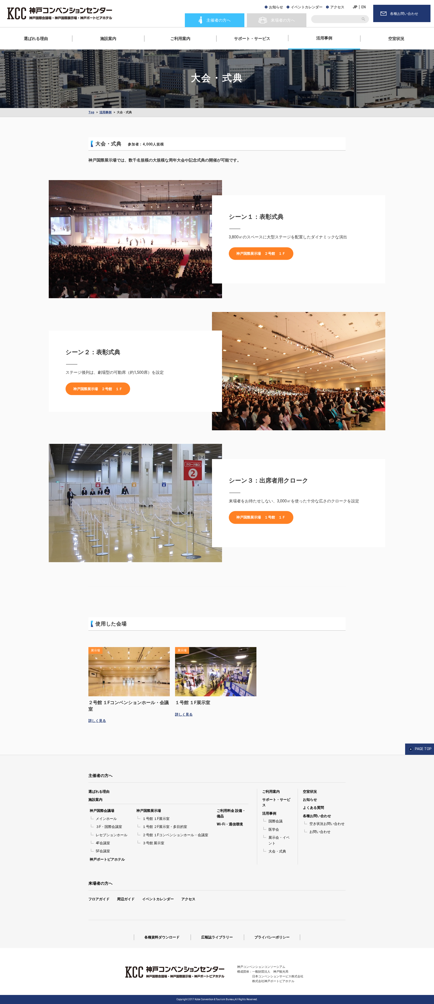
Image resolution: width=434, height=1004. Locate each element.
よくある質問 (313, 808)
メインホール (106, 819)
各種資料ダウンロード (162, 937)
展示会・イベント (279, 840)
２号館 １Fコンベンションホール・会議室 (175, 835)
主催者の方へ (100, 775)
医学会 (273, 829)
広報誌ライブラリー (217, 937)
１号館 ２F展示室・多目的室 (164, 827)
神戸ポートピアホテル (107, 859)
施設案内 (108, 38)
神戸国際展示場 (148, 811)
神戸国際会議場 (102, 811)
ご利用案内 (180, 38)
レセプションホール (111, 835)
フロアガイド (99, 899)
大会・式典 (277, 851)
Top (91, 112)
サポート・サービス (252, 38)
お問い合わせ (320, 832)
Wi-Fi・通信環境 (230, 824)
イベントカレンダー (306, 7)
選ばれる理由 (36, 38)
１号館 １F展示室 (156, 819)
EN (363, 7)
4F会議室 (103, 843)
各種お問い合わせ (317, 816)
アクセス (337, 7)
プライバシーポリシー (272, 937)
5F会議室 (103, 851)
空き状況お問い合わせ (327, 824)
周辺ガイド (126, 899)
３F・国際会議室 (109, 827)
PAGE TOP (423, 749)
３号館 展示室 (153, 843)
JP (355, 7)
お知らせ (276, 7)
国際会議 (275, 821)
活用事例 (324, 38)
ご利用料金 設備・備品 (231, 813)
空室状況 (396, 38)
